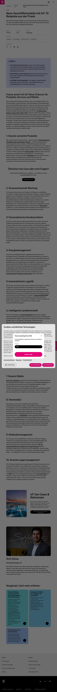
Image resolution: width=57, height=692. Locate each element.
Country (17, 344)
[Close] (41, 336)
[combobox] (28, 346)
